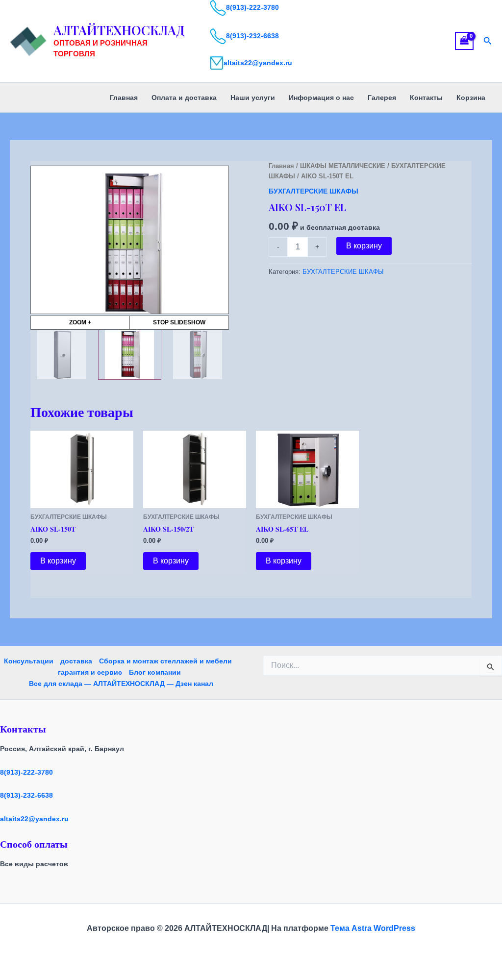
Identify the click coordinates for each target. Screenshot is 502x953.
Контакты (426, 97)
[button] (487, 41)
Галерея (382, 97)
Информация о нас (321, 97)
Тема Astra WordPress (372, 928)
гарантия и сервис (90, 672)
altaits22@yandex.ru (258, 63)
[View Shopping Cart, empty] (464, 41)
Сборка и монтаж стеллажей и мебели (165, 661)
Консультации (28, 661)
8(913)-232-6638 (252, 36)
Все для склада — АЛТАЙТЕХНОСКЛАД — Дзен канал (121, 683)
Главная (124, 97)
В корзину (364, 246)
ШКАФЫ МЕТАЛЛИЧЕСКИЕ (342, 166)
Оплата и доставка (184, 97)
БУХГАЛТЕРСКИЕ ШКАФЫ (313, 191)
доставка (76, 661)
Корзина (470, 97)
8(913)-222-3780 (252, 7)
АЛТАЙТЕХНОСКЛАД (119, 30)
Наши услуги (252, 97)
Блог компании (155, 672)
